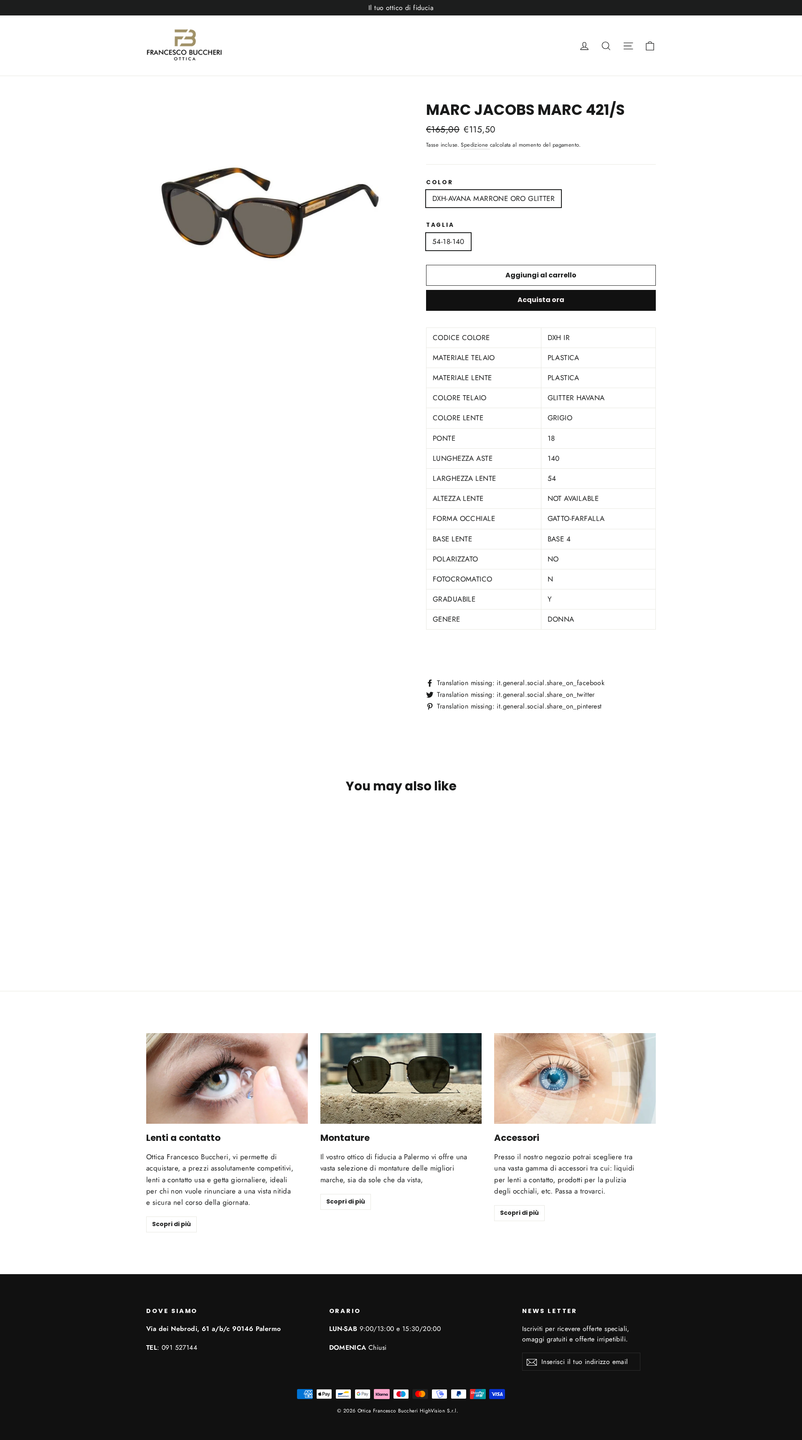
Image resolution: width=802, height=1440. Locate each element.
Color (439, 182)
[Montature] (401, 1078)
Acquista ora (541, 300)
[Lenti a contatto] (227, 1078)
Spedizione (475, 145)
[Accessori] (575, 1078)
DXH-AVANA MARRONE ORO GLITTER (493, 198)
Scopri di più (171, 1224)
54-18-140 (448, 241)
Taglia (440, 225)
